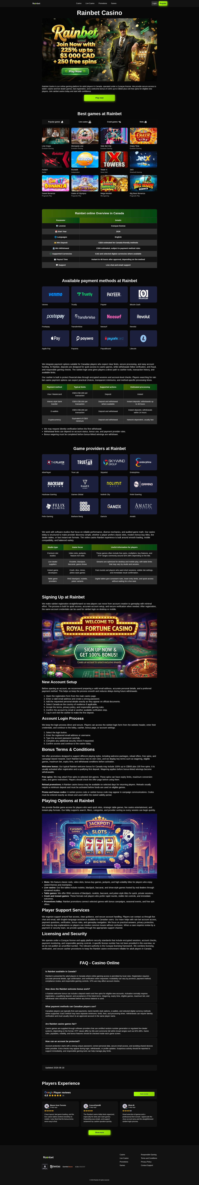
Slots (142, 122)
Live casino (83, 122)
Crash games (112, 122)
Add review (144, 1094)
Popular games (54, 122)
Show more (99, 1132)
